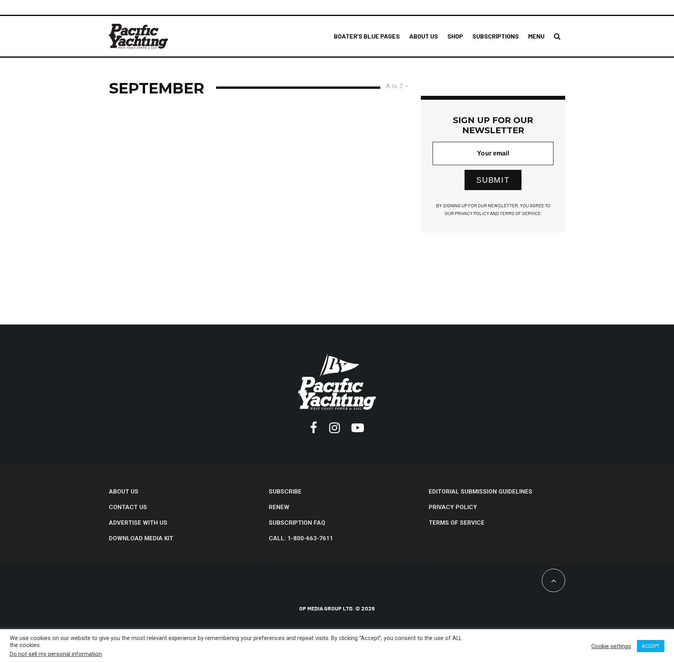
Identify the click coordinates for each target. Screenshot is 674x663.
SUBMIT (493, 180)
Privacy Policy (453, 507)
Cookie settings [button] (611, 646)
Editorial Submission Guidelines (480, 491)
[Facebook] (313, 427)
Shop (455, 36)
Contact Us (128, 507)
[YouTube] (358, 427)
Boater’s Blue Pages (367, 36)
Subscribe (285, 491)
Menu (536, 36)
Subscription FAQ (297, 522)
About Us (423, 36)
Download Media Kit (141, 538)
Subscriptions (495, 36)
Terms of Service (456, 522)
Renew (279, 507)
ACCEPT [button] (651, 646)
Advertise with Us (138, 522)
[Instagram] (334, 427)
